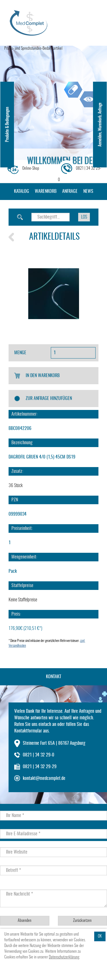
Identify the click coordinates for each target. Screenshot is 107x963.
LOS (84, 217)
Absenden (24, 921)
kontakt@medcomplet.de (44, 778)
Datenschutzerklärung (64, 957)
